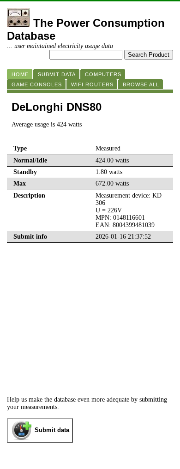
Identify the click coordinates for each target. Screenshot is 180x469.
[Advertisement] (90, 312)
